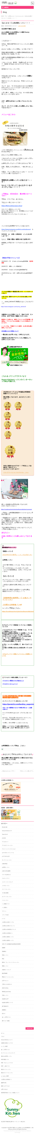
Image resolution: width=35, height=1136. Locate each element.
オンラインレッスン (20, 16)
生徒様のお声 (5, 999)
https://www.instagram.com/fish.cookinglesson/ (16, 229)
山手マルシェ (5, 980)
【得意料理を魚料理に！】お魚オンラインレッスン (17, 598)
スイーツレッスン (6, 889)
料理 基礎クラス (5, 1059)
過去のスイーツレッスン (7, 1072)
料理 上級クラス (5, 1066)
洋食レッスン (5, 995)
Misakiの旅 (4, 827)
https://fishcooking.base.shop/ (12, 206)
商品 (3, 958)
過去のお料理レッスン (6, 1056)
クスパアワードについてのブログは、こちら (16, 472)
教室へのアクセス (5, 1086)
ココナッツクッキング (7, 882)
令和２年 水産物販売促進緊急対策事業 (11, 944)
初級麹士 (4, 951)
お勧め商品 (4, 863)
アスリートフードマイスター (9, 849)
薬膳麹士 (4, 1010)
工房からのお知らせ (7, 984)
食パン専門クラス (6, 1017)
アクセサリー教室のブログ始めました (13, 680)
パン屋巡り (4, 907)
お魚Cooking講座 (28, 16)
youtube (4, 838)
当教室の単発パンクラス (7, 1043)
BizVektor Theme (20, 1130)
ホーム (2, 1033)
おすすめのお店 (6, 856)
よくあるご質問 (5, 1076)
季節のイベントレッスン (8, 977)
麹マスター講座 (6, 1020)
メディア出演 (5, 914)
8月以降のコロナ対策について (10, 331)
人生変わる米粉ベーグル (8, 922)
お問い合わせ (4, 1089)
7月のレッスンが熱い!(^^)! (27, 771)
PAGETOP (29, 1028)
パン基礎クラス (6, 903)
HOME (2, 16)
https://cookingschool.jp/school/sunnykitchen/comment (16, 509)
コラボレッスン (6, 885)
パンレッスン (5, 900)
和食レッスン (5, 955)
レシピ (3, 918)
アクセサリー (5, 841)
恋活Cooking (5, 988)
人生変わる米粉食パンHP (12, 605)
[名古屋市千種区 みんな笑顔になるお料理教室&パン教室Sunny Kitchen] (9, 3)
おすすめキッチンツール (8, 852)
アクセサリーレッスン (7, 845)
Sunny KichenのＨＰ (7, 830)
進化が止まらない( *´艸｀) (8, 771)
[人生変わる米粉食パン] (11, 791)
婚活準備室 (4, 973)
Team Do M (5, 834)
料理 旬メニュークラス (7, 1062)
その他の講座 (5, 892)
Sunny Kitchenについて (6, 1039)
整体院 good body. (6, 991)
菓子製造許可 (5, 1006)
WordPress (12, 1130)
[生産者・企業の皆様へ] (11, 818)
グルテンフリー (6, 878)
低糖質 (3, 947)
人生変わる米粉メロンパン (8, 925)
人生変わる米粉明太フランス (9, 929)
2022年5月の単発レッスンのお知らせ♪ (17, 555)
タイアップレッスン (7, 896)
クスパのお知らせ (6, 874)
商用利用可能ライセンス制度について (10, 1092)
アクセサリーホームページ (10, 684)
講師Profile (3, 1082)
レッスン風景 (4, 1046)
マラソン (4, 911)
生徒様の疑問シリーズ (7, 1002)
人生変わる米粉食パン (7, 933)
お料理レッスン (11, 16)
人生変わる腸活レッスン (8, 936)
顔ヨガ (3, 1013)
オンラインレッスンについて (8, 1053)
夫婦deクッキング (6, 969)
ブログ (2, 1036)
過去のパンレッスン (6, 1069)
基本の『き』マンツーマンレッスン (10, 962)
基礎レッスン (5, 966)
